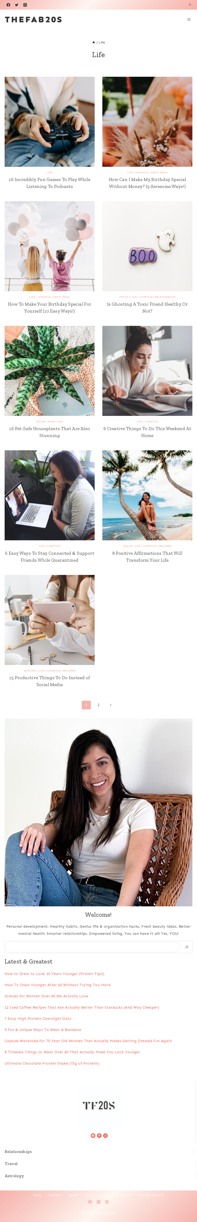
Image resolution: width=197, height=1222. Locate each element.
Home (51, 421)
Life (49, 172)
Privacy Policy (151, 1195)
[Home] (93, 42)
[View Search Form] (190, 5)
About (73, 1195)
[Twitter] (16, 4)
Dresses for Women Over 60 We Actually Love (46, 996)
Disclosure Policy (116, 1195)
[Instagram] (25, 4)
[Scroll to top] (187, 1206)
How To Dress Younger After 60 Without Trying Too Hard (57, 985)
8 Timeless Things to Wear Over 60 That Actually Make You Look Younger (72, 1052)
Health (128, 546)
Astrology (14, 1175)
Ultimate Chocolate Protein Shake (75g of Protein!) (52, 1063)
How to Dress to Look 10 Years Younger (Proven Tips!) (54, 974)
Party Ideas (159, 172)
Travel (11, 1163)
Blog (89, 1195)
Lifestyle (142, 172)
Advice (124, 297)
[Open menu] (188, 19)
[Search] (186, 947)
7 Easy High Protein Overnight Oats (38, 1018)
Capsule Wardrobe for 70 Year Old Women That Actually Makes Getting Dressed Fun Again (88, 1041)
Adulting (30, 670)
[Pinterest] (107, 1202)
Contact (55, 1195)
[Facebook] (8, 4)
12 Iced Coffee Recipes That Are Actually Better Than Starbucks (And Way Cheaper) (82, 1007)
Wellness (165, 546)
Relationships (165, 297)
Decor (40, 421)
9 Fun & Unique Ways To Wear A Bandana (43, 1030)
